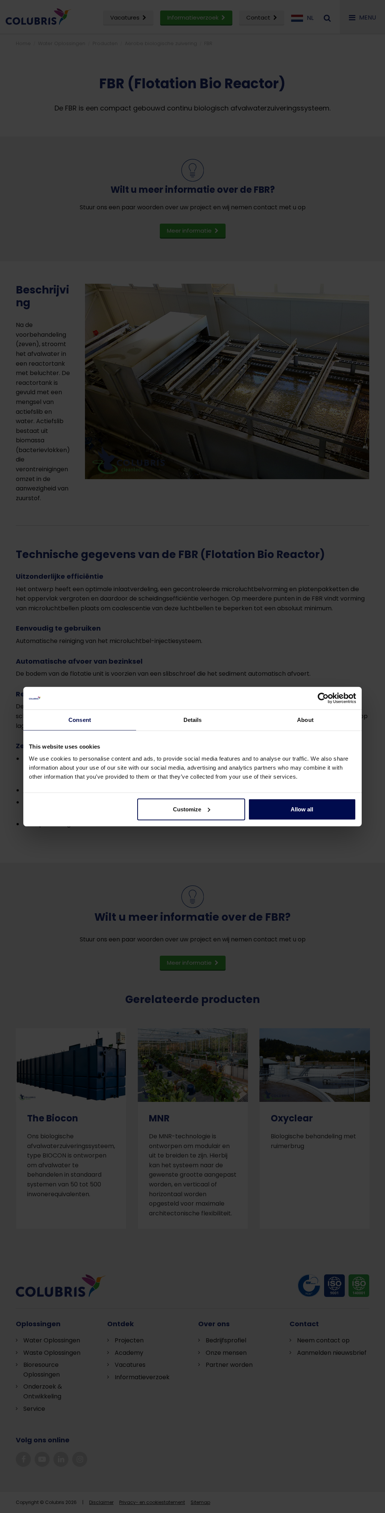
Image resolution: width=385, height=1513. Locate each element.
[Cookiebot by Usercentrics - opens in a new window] (323, 698)
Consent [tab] (79, 720)
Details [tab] (192, 720)
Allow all (302, 809)
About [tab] (305, 720)
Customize (187, 809)
